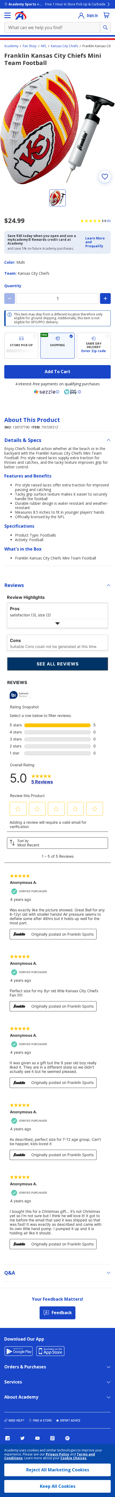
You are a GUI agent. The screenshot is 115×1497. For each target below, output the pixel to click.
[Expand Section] (57, 623)
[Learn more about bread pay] (72, 392)
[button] (96, 242)
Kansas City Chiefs (64, 46)
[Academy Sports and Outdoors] (20, 15)
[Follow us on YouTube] (37, 1438)
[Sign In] (81, 15)
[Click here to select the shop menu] (7, 15)
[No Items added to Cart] (106, 15)
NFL (44, 46)
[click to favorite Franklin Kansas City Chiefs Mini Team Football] (105, 177)
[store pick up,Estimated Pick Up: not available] (21, 345)
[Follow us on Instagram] (52, 1438)
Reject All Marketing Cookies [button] (57, 1470)
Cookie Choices (73, 1458)
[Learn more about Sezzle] (47, 392)
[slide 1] (57, 198)
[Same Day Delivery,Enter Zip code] (93, 345)
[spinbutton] (57, 298)
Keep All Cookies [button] (57, 1486)
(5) (109, 220)
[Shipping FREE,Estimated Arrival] (57, 345)
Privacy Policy (57, 1454)
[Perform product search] (105, 27)
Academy (11, 46)
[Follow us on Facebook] (7, 1438)
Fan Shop (30, 46)
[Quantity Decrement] (9, 298)
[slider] (57, 127)
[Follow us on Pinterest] (67, 1438)
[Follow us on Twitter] (22, 1438)
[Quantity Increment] (105, 298)
